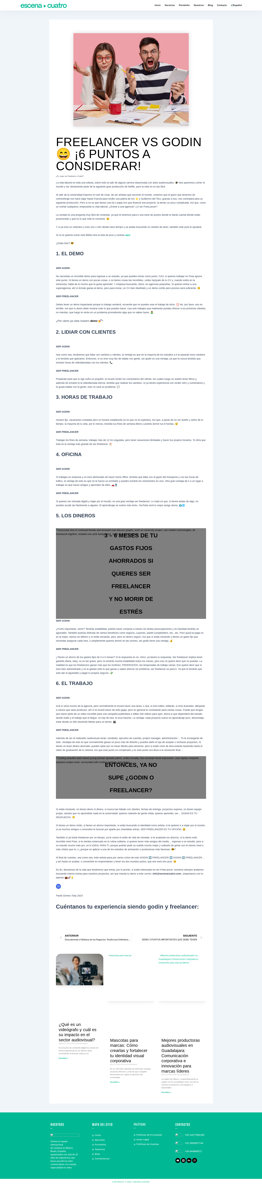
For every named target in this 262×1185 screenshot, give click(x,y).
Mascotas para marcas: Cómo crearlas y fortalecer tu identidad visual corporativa (128, 1050)
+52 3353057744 (194, 1143)
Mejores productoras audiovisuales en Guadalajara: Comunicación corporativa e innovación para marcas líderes (180, 1056)
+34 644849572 (193, 1151)
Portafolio (184, 5)
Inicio (158, 5)
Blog (210, 5)
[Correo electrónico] (58, 886)
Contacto (222, 5)
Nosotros (199, 5)
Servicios (170, 5)
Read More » (64, 1058)
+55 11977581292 (194, 1135)
